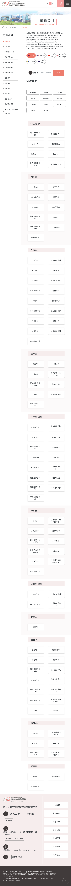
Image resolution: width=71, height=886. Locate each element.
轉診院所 (56, 838)
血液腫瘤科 (56, 227)
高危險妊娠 (56, 384)
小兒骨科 (56, 541)
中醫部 (46, 104)
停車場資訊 (31, 814)
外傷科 (35, 301)
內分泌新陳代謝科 (35, 227)
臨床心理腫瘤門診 (56, 690)
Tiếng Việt (53, 55)
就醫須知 (7, 93)
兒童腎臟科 (56, 447)
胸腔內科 (56, 187)
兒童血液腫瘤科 (56, 467)
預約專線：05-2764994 (14, 838)
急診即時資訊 (9, 73)
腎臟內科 (35, 207)
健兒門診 (35, 437)
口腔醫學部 (33, 104)
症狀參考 (7, 78)
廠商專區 (56, 846)
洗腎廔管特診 (35, 290)
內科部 (46, 92)
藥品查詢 (7, 88)
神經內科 (56, 197)
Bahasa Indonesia (62, 55)
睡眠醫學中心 (56, 134)
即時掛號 (24, 27)
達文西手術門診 (35, 134)
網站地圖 (9, 820)
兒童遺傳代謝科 (35, 488)
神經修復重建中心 (35, 164)
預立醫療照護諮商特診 (35, 670)
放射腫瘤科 (56, 776)
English (42, 55)
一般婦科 (56, 364)
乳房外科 (56, 270)
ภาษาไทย (42, 61)
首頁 (6, 27)
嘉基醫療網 (8, 99)
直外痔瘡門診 (35, 341)
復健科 (35, 776)
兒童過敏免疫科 (35, 447)
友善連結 (56, 813)
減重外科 (56, 290)
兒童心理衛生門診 (35, 753)
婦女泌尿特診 (56, 394)
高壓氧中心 (56, 144)
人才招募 (56, 821)
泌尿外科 (35, 280)
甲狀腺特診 (56, 301)
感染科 (55, 217)
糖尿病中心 (35, 154)
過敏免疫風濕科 (35, 217)
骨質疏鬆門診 (35, 571)
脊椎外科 (56, 551)
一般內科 (35, 187)
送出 (58, 73)
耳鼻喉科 (35, 650)
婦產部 (33, 98)
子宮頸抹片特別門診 (56, 700)
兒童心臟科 (56, 457)
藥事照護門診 (35, 700)
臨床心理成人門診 (56, 680)
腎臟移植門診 (56, 280)
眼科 (35, 710)
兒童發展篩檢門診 (56, 427)
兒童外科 (35, 321)
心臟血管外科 (56, 260)
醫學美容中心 (56, 164)
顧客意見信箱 (17, 857)
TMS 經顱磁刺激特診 (56, 733)
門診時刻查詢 (9, 57)
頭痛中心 (56, 154)
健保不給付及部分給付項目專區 (11, 111)
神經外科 (35, 331)
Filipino (32, 61)
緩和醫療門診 (56, 670)
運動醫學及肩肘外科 (35, 541)
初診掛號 (7, 46)
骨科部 (59, 98)
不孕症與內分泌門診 (56, 374)
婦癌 (35, 394)
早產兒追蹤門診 (35, 498)
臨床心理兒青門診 (35, 690)
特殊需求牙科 (35, 604)
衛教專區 (7, 83)
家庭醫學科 (56, 650)
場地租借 (56, 830)
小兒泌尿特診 (35, 311)
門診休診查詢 (9, 67)
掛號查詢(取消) (10, 52)
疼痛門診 (35, 660)
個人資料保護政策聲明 (13, 880)
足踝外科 (35, 561)
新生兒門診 (56, 437)
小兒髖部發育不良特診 (56, 521)
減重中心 (35, 144)
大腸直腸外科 (56, 331)
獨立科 (59, 104)
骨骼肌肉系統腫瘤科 (35, 551)
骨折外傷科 (35, 531)
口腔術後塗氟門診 (56, 604)
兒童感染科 (35, 457)
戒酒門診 (35, 743)
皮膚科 (55, 710)
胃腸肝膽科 (56, 207)
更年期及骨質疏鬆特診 (35, 384)
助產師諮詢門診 (35, 404)
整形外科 (56, 321)
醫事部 (46, 110)
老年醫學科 (35, 237)
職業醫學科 (35, 680)
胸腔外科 (35, 270)
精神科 (33, 110)
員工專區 (56, 854)
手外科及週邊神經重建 (56, 561)
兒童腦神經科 (35, 478)
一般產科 (35, 374)
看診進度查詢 (9, 62)
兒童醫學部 (46, 98)
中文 (32, 55)
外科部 (59, 92)
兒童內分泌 (56, 478)
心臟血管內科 (35, 197)
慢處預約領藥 (9, 104)
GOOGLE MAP (15, 814)
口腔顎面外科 (56, 594)
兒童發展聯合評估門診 (56, 753)
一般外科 (35, 260)
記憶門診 (56, 743)
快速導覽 (56, 805)
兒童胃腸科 (35, 468)
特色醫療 (33, 92)
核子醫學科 (35, 786)
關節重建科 (56, 531)
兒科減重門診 (56, 488)
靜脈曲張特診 (56, 311)
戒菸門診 (56, 660)
